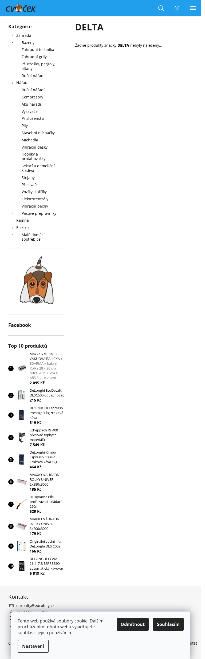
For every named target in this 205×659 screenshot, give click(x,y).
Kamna (22, 220)
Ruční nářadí (33, 75)
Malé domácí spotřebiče (33, 237)
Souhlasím (168, 624)
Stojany (28, 177)
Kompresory (32, 97)
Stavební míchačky (38, 132)
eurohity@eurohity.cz (35, 605)
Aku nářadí (31, 104)
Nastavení (33, 646)
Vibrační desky (35, 147)
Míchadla (30, 139)
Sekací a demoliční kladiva (38, 168)
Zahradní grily (34, 56)
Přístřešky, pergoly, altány (39, 66)
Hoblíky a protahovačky (33, 156)
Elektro (22, 227)
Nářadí (22, 82)
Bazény (28, 42)
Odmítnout (133, 624)
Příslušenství (33, 118)
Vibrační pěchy (35, 206)
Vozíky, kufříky (34, 191)
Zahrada (23, 35)
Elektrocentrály (35, 198)
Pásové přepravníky (39, 213)
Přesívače (30, 184)
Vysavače (30, 111)
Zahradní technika (38, 49)
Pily (25, 125)
